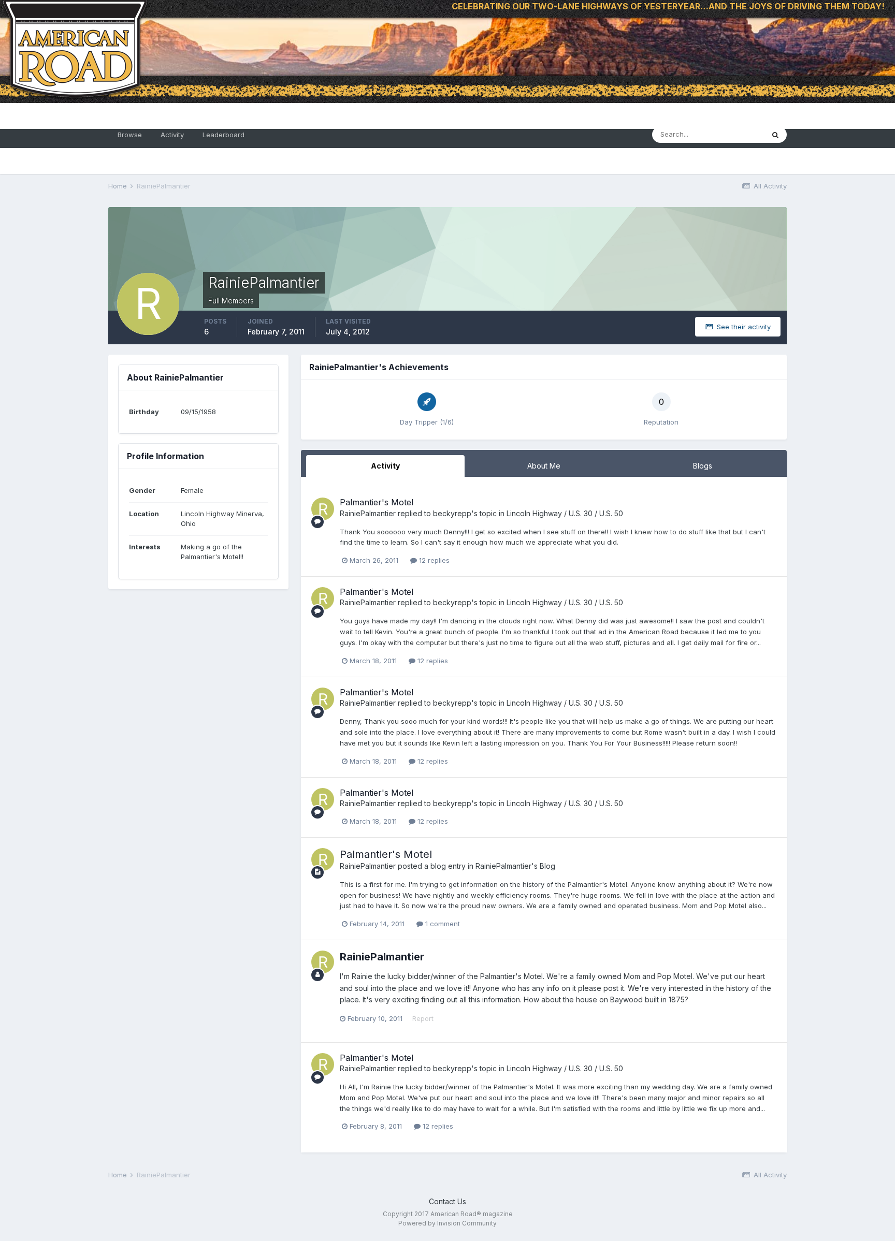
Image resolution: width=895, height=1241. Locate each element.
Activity (172, 134)
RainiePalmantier (368, 513)
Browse (130, 134)
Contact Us (447, 1201)
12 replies (433, 560)
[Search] (775, 134)
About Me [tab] (543, 465)
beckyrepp (452, 513)
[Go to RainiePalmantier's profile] (322, 509)
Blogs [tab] (702, 465)
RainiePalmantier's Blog (515, 866)
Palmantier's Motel (376, 502)
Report (423, 1018)
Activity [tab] (385, 465)
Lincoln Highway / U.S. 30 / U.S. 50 (565, 513)
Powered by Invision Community (447, 1223)
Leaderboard (223, 134)
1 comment (441, 923)
